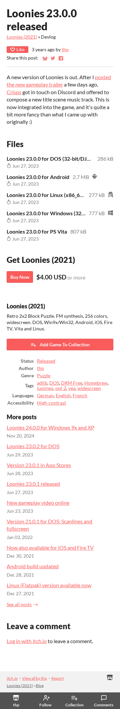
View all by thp (34, 678)
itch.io (12, 678)
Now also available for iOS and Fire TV (50, 547)
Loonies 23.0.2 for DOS (33, 446)
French (80, 395)
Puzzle (43, 375)
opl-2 (60, 388)
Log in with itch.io (27, 641)
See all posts (19, 604)
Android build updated (33, 566)
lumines (45, 388)
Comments (103, 704)
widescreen (89, 388)
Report (57, 678)
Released (46, 361)
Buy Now (19, 277)
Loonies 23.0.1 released (33, 483)
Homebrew (96, 383)
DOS (54, 383)
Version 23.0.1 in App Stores (39, 465)
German (45, 395)
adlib (42, 383)
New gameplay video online (38, 502)
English (63, 395)
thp (65, 49)
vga (71, 388)
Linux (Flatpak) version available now (49, 585)
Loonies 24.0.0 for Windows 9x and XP (50, 427)
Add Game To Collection (65, 344)
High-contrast (51, 403)
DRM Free (71, 383)
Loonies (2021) (22, 37)
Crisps (14, 92)
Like (20, 49)
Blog (40, 685)
